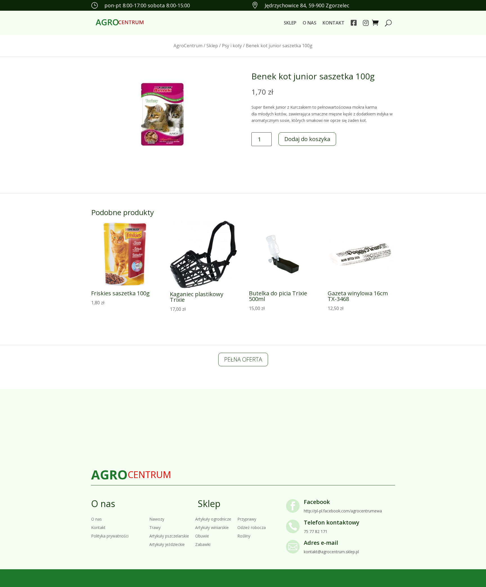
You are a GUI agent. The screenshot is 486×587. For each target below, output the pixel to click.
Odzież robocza (251, 527)
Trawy (155, 527)
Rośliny (243, 535)
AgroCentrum (188, 46)
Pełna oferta (243, 359)
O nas (309, 23)
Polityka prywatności (110, 535)
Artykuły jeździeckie (167, 544)
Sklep (290, 23)
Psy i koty (232, 46)
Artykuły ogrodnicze (213, 518)
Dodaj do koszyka (307, 139)
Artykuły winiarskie (212, 527)
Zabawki (202, 544)
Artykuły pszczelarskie (169, 535)
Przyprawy (246, 518)
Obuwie (202, 535)
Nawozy (156, 518)
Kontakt (334, 23)
